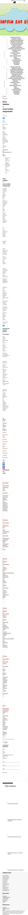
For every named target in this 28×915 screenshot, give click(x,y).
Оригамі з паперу (15, 53)
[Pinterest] (4, 468)
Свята (15, 57)
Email (4, 765)
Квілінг (15, 54)
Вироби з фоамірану (16, 47)
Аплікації (15, 51)
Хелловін (16, 64)
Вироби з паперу (16, 38)
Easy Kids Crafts (5, 901)
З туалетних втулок (16, 44)
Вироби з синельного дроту (17, 48)
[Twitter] (4, 466)
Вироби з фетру (16, 46)
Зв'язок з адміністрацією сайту (6, 908)
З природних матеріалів (16, 40)
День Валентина (16, 60)
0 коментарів (5, 115)
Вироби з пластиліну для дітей (5, 435)
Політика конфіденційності (6, 897)
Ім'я (3, 761)
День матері (16, 61)
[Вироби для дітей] (14, 17)
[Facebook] (4, 464)
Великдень (17, 63)
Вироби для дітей (15, 37)
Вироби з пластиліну (17, 41)
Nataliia (5, 742)
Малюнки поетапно (15, 56)
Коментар (5, 772)
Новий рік (16, 58)
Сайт (4, 768)
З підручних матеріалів (16, 43)
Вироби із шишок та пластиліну (5, 446)
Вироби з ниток (16, 50)
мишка (9, 739)
